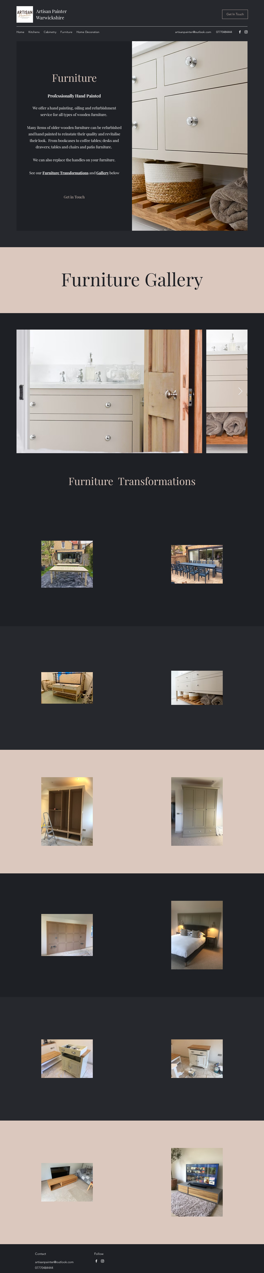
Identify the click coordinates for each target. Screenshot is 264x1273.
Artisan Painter (52, 11)
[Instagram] (246, 32)
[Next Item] (240, 391)
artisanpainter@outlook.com (193, 32)
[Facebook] (240, 32)
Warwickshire (50, 17)
